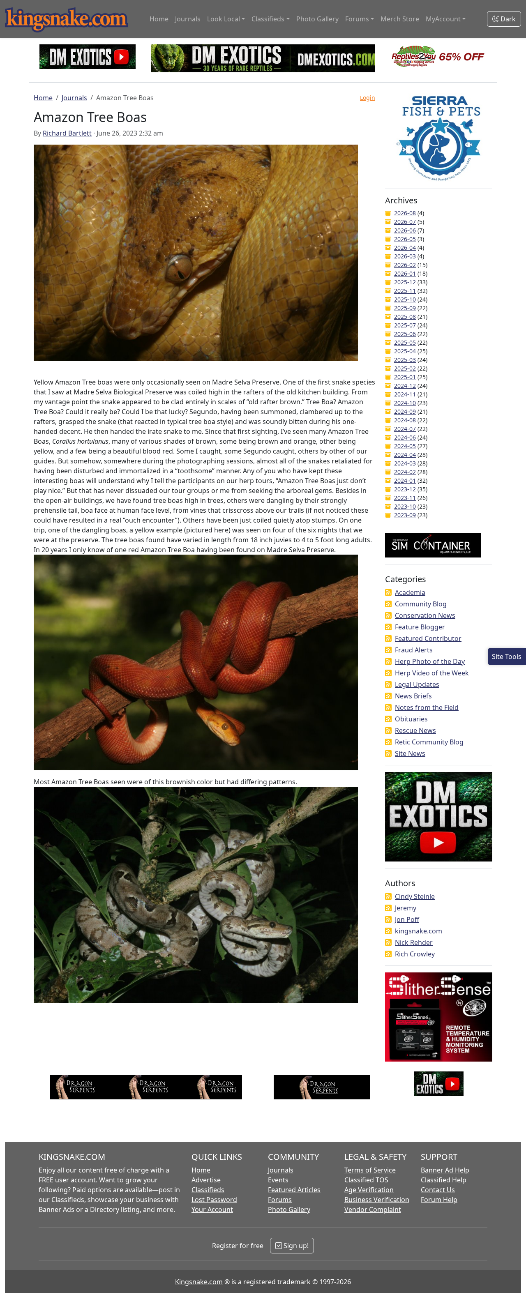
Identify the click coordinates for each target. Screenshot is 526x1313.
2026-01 (405, 273)
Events (278, 1179)
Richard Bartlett (67, 133)
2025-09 (405, 308)
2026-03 (405, 256)
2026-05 (405, 239)
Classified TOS (366, 1179)
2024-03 (405, 463)
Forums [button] (357, 18)
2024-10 (405, 403)
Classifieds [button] (267, 18)
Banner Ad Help (445, 1170)
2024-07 (405, 429)
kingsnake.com (418, 930)
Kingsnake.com (199, 1281)
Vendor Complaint (372, 1209)
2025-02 (405, 368)
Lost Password (214, 1199)
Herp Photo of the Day (430, 661)
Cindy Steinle (415, 896)
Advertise (206, 1179)
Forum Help (439, 1199)
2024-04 (405, 454)
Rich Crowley (415, 953)
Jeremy (405, 907)
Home (159, 18)
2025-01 (405, 377)
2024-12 (405, 385)
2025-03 (405, 360)
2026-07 (405, 222)
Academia (410, 592)
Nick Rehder (414, 942)
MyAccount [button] (443, 18)
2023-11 (405, 498)
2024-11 (405, 394)
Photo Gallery (317, 18)
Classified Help (443, 1179)
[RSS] (388, 592)
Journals (188, 18)
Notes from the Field (427, 707)
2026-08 (405, 213)
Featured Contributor (428, 638)
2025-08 (405, 316)
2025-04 (405, 351)
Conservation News (425, 615)
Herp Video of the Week (432, 672)
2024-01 (405, 480)
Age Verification (369, 1189)
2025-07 (405, 325)
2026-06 (405, 230)
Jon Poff (407, 919)
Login (367, 97)
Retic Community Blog (429, 741)
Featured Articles (294, 1189)
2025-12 (405, 282)
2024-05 (405, 446)
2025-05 (405, 342)
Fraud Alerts (414, 649)
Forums (280, 1199)
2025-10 (405, 299)
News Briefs (413, 695)
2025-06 (405, 334)
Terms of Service (370, 1170)
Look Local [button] (223, 18)
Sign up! (295, 1245)
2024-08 (405, 420)
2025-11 (405, 291)
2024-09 (405, 411)
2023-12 (405, 489)
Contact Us (438, 1189)
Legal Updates (417, 684)
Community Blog (421, 603)
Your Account (212, 1209)
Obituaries (411, 718)
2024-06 (405, 437)
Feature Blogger (420, 626)
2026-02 (405, 265)
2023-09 (405, 515)
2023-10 (405, 506)
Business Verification (376, 1199)
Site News (410, 753)
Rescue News (415, 730)
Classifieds (207, 1189)
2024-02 (405, 472)
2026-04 (405, 247)
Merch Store (400, 18)
